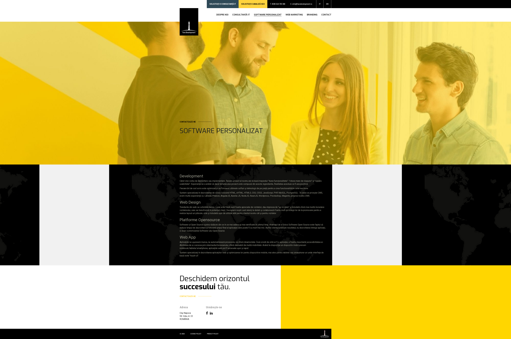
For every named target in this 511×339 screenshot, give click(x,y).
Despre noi (222, 14)
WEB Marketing (294, 14)
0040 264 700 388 (278, 4)
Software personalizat (268, 14)
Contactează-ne (188, 122)
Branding (312, 14)
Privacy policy (212, 334)
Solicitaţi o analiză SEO (253, 4)
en (327, 4)
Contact (326, 14)
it (320, 4)
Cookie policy (195, 334)
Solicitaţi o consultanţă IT (222, 4)
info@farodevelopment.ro (302, 4)
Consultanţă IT (241, 14)
